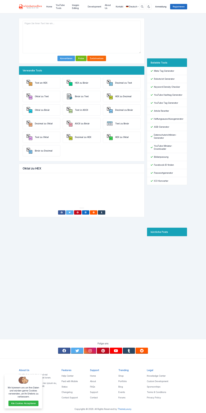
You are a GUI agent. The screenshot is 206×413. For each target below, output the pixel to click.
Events (121, 392)
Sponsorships (153, 386)
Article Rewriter (161, 111)
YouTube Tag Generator (166, 103)
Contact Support (70, 397)
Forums (121, 397)
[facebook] (64, 351)
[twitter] (77, 351)
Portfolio (122, 381)
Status (65, 386)
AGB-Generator (161, 127)
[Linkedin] (85, 212)
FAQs (92, 386)
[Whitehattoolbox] (31, 6)
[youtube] (116, 351)
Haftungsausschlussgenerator (168, 119)
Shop (121, 376)
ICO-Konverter (161, 181)
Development (94, 6)
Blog (120, 386)
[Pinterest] (77, 212)
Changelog (67, 392)
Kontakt (119, 6)
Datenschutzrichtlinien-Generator (165, 136)
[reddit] (142, 351)
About (93, 381)
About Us (108, 6)
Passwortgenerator (163, 173)
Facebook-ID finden (164, 165)
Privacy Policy (154, 397)
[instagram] (90, 351)
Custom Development (157, 381)
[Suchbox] (142, 6)
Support (94, 392)
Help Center (68, 376)
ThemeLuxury (124, 409)
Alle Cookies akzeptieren (23, 403)
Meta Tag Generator (164, 71)
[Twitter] (69, 212)
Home (49, 6)
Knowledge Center (156, 376)
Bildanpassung (161, 157)
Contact (94, 397)
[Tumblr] (101, 212)
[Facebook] (61, 212)
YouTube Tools (60, 6)
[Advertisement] (82, 184)
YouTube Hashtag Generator (168, 95)
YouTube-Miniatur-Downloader (163, 147)
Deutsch (133, 6)
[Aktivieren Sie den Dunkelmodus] (149, 6)
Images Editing (75, 6)
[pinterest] (103, 351)
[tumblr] (129, 351)
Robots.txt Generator (164, 79)
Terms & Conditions (156, 392)
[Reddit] (93, 212)
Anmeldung (160, 6)
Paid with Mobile (70, 381)
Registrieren (179, 6)
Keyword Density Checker (167, 87)
